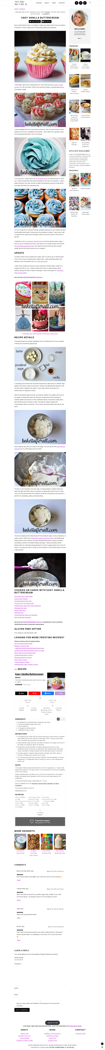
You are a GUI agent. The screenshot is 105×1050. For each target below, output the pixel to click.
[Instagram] (85, 3)
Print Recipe (47, 21)
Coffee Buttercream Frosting (23, 655)
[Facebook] (76, 3)
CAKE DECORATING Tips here (32, 277)
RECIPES (39, 3)
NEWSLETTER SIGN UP (52, 1033)
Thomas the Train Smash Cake (24, 603)
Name (16, 988)
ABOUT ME (24, 1033)
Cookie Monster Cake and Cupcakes (25, 615)
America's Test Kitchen (34, 241)
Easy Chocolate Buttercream (23, 643)
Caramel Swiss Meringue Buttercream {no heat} (29, 650)
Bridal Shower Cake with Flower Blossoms (27, 606)
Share (49, 693)
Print (22, 693)
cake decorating (42, 261)
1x (58, 719)
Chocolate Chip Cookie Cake (23, 596)
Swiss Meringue (21, 246)
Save (61, 693)
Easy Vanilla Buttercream (29, 674)
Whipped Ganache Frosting (23, 657)
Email (16, 994)
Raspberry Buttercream (21, 646)
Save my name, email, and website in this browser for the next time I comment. (38, 1004)
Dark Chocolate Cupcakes (22, 617)
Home (16, 9)
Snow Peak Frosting (20, 660)
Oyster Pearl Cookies (21, 599)
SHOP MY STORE (52, 1036)
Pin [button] (35, 693)
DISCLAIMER (24, 1038)
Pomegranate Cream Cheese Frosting (26, 664)
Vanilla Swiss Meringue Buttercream (42, 538)
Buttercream (30, 246)
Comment (18, 964)
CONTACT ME (80, 1033)
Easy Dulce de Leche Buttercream (25, 653)
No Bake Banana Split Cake (23, 601)
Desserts (22, 9)
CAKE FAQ (52, 1038)
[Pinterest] (80, 3)
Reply (19, 880)
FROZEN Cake (45, 333)
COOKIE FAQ (52, 1040)
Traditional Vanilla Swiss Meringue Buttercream (29, 648)
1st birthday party (41, 178)
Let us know (39, 822)
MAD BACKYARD (76, 1026)
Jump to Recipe (35, 21)
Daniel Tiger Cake (37, 333)
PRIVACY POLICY (24, 1036)
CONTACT (62, 3)
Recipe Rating (18, 957)
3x (63, 719)
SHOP (54, 3)
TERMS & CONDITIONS (24, 1040)
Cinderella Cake (54, 333)
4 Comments (46, 14)
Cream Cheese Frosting (21, 662)
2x (61, 719)
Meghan (17, 677)
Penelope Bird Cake (27, 333)
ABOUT (47, 3)
